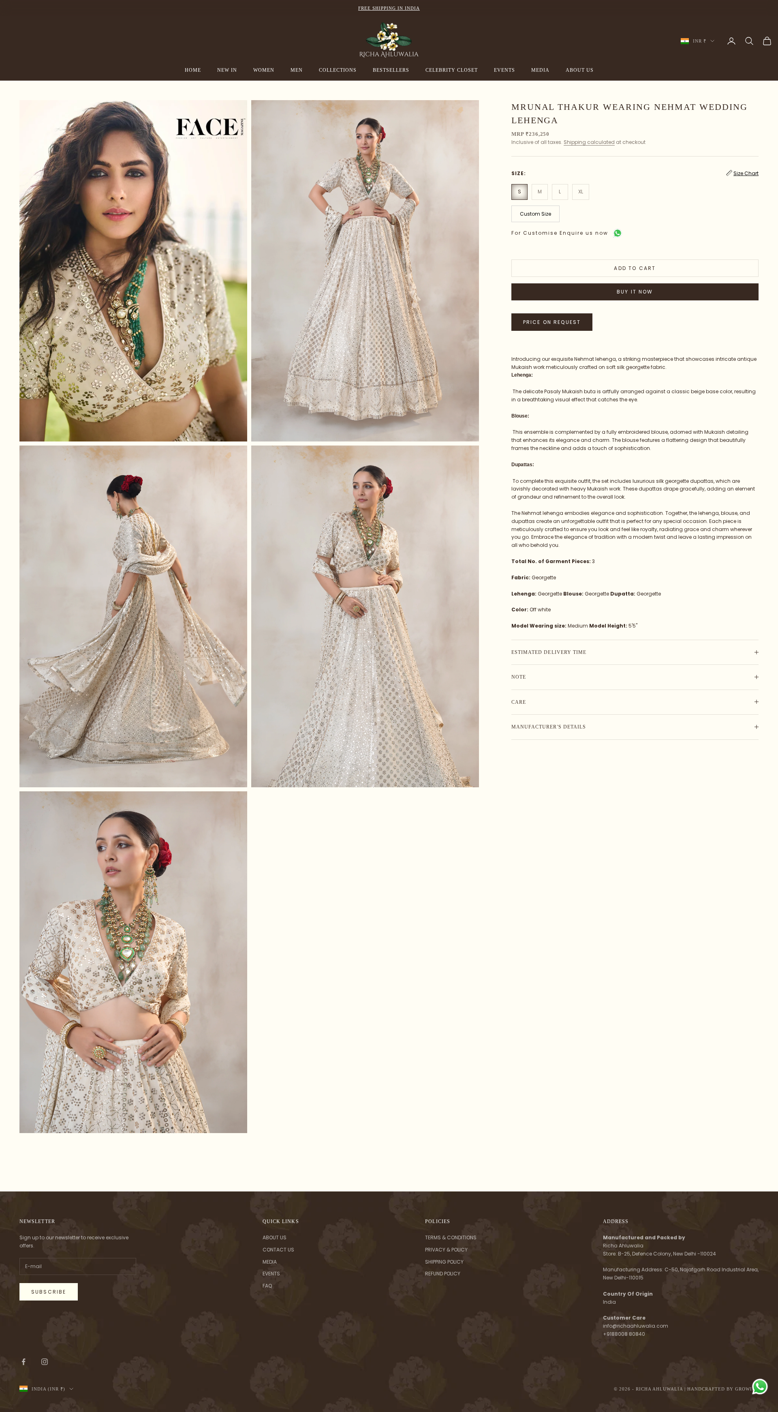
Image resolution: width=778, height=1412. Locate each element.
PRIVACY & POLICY (446, 1249)
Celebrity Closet (451, 70)
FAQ (267, 1285)
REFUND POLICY (442, 1273)
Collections (338, 70)
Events (504, 70)
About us (580, 70)
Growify (747, 1388)
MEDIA (270, 1261)
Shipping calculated (589, 142)
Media (540, 70)
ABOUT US (274, 1237)
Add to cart (635, 267)
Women (263, 70)
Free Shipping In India (389, 8)
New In (227, 70)
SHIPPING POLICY (444, 1261)
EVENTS (271, 1273)
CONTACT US (278, 1249)
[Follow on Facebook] (23, 1362)
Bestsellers (391, 70)
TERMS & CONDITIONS (451, 1237)
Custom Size (535, 213)
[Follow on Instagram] (45, 1362)
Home (193, 70)
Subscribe (48, 1291)
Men (297, 70)
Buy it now (635, 291)
